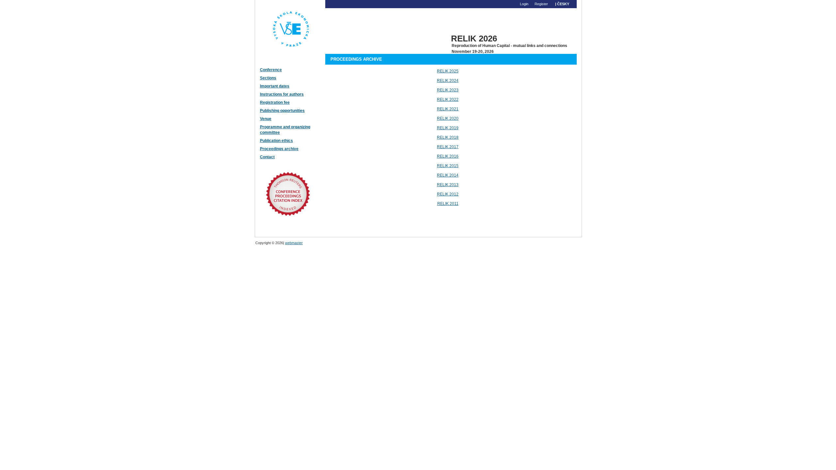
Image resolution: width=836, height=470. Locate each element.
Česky (563, 4)
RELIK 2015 (447, 166)
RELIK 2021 (447, 109)
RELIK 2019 (447, 128)
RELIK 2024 (447, 80)
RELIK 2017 (447, 147)
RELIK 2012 (447, 194)
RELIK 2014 (447, 175)
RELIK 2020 (447, 118)
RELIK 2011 (447, 203)
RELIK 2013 (447, 184)
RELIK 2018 (447, 137)
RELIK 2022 (447, 99)
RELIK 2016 (447, 156)
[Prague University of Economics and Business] (285, 62)
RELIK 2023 (447, 90)
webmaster (294, 243)
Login (524, 4)
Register (541, 4)
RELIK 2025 (447, 71)
